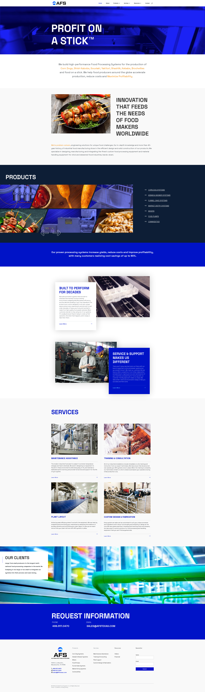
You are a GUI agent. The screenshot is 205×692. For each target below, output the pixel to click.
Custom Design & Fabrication (102, 663)
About (107, 3)
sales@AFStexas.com (60, 672)
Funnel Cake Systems (157, 200)
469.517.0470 (57, 668)
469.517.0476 (57, 670)
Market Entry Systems (158, 206)
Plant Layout (97, 660)
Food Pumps (153, 216)
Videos (117, 654)
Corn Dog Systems (156, 190)
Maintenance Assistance (100, 654)
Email (137, 661)
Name (137, 655)
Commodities (154, 221)
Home (100, 3)
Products (115, 3)
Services (126, 3)
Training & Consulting (100, 657)
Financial (117, 657)
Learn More (63, 324)
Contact (147, 3)
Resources (137, 3)
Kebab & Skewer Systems (159, 195)
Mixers (151, 211)
